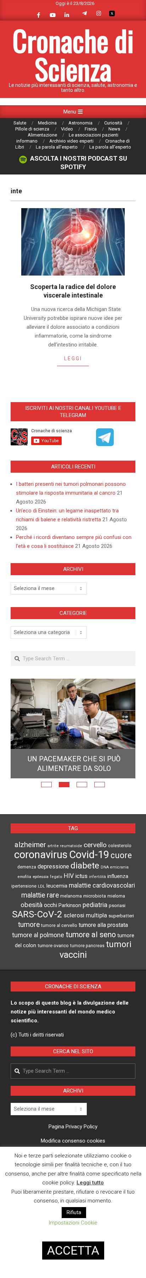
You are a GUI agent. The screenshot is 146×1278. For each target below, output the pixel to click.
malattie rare (40, 908)
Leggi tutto (90, 1182)
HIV (69, 889)
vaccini (73, 967)
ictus (81, 889)
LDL (41, 899)
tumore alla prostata (103, 938)
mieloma (116, 909)
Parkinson (69, 919)
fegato (56, 890)
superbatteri (121, 929)
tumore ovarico (53, 958)
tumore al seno (91, 947)
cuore (121, 868)
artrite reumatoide (64, 859)
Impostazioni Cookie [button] (73, 1222)
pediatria (95, 918)
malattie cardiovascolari (102, 898)
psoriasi (117, 918)
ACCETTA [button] (73, 1250)
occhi (50, 918)
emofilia (24, 890)
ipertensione (23, 899)
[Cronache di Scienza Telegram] (105, 443)
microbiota (94, 909)
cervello (95, 858)
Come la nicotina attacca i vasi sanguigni (74, 777)
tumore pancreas (87, 958)
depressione (53, 879)
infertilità (97, 890)
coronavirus (41, 868)
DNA (105, 880)
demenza (26, 880)
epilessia (41, 889)
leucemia (56, 899)
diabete (85, 878)
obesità (32, 918)
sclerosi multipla (85, 928)
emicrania (119, 880)
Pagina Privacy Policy (73, 1140)
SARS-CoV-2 (37, 927)
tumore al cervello (59, 938)
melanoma (71, 909)
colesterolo (119, 858)
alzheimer (30, 858)
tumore (29, 938)
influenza (117, 889)
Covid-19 (89, 868)
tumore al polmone (38, 948)
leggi (73, 358)
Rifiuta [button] (74, 1212)
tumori (118, 957)
